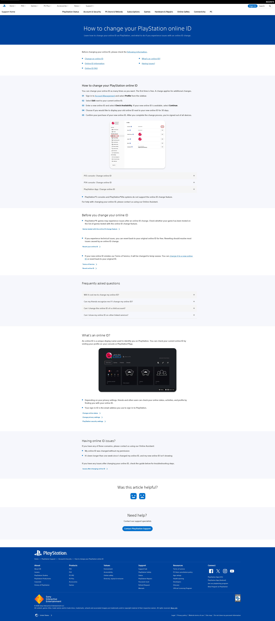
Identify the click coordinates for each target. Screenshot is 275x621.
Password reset (143, 582)
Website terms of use (196, 615)
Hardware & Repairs (164, 12)
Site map (209, 615)
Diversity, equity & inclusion (113, 579)
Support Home (8, 12)
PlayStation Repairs (145, 579)
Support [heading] (142, 565)
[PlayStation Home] (4, 6)
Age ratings (177, 575)
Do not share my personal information (227, 615)
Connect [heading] (211, 565)
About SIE (37, 569)
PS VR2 (71, 575)
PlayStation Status (70, 12)
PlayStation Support (48, 559)
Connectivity (199, 12)
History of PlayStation (41, 585)
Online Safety (183, 12)
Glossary (176, 585)
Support (89, 6)
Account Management (105, 96)
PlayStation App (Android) (217, 580)
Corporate (37, 582)
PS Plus (47, 6)
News (76, 6)
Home (36, 559)
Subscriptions (133, 12)
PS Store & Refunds (114, 12)
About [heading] (37, 565)
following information (137, 52)
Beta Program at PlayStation (218, 587)
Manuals (141, 588)
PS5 (22, 6)
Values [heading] (107, 565)
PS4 (70, 572)
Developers (177, 582)
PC (211, 12)
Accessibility (108, 572)
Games (34, 6)
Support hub (142, 569)
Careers (37, 572)
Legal (173, 615)
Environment (108, 569)
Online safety (108, 575)
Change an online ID (94, 58)
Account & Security (92, 12)
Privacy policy (182, 615)
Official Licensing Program (182, 588)
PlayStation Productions (42, 579)
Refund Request (144, 585)
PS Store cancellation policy (182, 572)
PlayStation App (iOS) (215, 577)
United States (44, 615)
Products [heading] (73, 565)
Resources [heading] (178, 565)
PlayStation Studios (41, 575)
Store (11, 6)
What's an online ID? (151, 58)
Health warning (178, 579)
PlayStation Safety (144, 572)
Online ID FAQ (91, 68)
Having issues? (148, 63)
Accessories (62, 6)
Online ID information (94, 63)
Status (140, 575)
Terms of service (179, 569)
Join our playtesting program (218, 583)
